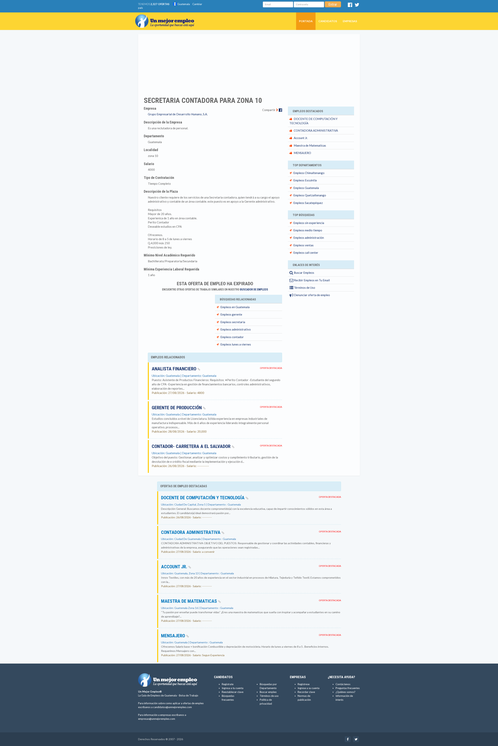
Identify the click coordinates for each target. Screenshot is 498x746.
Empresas (350, 21)
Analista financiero (174, 369)
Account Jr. (301, 138)
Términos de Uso (304, 287)
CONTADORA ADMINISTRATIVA (316, 130)
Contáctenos (343, 684)
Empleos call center (305, 252)
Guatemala (183, 4)
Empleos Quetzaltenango (309, 195)
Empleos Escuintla (305, 180)
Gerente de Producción (177, 407)
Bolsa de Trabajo (188, 695)
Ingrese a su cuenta (308, 688)
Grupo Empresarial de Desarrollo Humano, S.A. (178, 114)
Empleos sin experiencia (308, 223)
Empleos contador (232, 337)
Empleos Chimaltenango (308, 173)
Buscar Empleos (303, 272)
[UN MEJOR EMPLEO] (166, 17)
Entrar (333, 4)
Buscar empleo (268, 692)
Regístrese (303, 684)
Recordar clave (306, 692)
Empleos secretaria (232, 322)
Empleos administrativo (235, 329)
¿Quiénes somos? (345, 692)
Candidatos (327, 21)
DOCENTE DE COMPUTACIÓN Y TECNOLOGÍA (203, 497)
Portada (306, 21)
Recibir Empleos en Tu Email (311, 280)
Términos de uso (269, 695)
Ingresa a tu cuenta (232, 688)
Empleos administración (308, 237)
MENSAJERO (302, 153)
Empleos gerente (231, 314)
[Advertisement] (249, 63)
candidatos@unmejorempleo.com (172, 707)
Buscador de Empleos (254, 289)
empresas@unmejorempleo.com (156, 718)
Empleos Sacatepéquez (308, 203)
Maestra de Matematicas (310, 145)
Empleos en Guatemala (235, 307)
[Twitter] (357, 5)
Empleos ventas (303, 245)
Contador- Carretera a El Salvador (192, 446)
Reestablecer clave (232, 692)
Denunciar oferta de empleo (311, 295)
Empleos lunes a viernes (235, 344)
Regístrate (227, 684)
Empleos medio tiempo (307, 230)
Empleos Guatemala (306, 188)
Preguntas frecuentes (348, 688)
